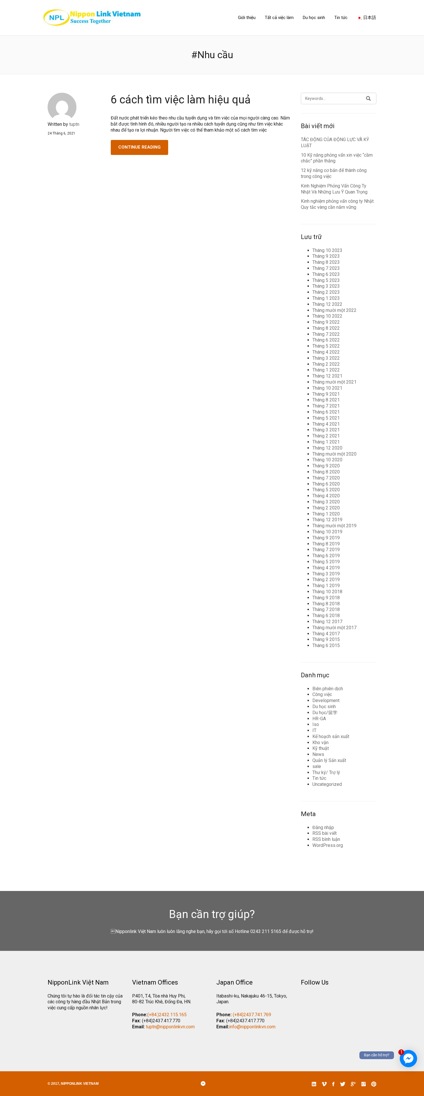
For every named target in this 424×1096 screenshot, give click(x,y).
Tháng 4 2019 (326, 567)
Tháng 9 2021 (326, 394)
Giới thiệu (247, 17)
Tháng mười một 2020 (334, 454)
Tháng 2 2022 (326, 364)
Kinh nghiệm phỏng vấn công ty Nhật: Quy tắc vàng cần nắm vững (337, 204)
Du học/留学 (324, 712)
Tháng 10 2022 (327, 316)
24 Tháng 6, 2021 (61, 133)
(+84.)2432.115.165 (167, 1014)
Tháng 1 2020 (326, 514)
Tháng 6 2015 (326, 645)
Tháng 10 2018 (327, 591)
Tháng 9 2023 (326, 256)
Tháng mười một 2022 (334, 310)
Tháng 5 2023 (326, 280)
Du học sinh (314, 17)
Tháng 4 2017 (326, 633)
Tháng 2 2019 (326, 579)
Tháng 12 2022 (327, 304)
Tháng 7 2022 (326, 334)
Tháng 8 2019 (326, 544)
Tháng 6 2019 (326, 555)
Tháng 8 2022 (326, 328)
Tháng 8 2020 (326, 472)
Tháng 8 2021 (326, 400)
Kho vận (320, 742)
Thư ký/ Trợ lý (326, 772)
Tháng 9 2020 (326, 466)
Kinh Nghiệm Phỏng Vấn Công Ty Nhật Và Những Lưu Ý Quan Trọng (334, 189)
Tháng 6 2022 (326, 340)
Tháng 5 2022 (326, 346)
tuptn (74, 124)
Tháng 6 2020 (326, 484)
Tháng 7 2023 (326, 268)
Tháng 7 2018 (326, 609)
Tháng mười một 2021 (334, 382)
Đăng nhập (323, 827)
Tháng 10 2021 (327, 388)
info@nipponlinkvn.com (252, 1026)
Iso (315, 724)
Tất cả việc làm (279, 17)
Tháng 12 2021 (327, 376)
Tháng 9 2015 (326, 639)
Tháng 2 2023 (326, 292)
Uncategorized (327, 784)
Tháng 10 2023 (327, 250)
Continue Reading (139, 147)
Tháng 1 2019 (326, 585)
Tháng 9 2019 (326, 538)
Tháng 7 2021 (326, 406)
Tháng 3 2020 (326, 502)
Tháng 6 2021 (326, 412)
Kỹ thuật (320, 748)
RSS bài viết (324, 833)
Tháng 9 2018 (326, 597)
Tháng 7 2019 (326, 549)
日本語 (369, 17)
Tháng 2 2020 (326, 508)
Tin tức (341, 17)
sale (316, 766)
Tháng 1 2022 (326, 370)
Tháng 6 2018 (326, 615)
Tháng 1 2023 (326, 298)
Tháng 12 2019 (327, 519)
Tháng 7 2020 (326, 478)
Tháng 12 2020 (327, 448)
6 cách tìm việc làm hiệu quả (181, 99)
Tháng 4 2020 (326, 495)
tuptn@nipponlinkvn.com (170, 1026)
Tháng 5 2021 (326, 418)
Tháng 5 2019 (326, 561)
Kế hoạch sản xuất (330, 736)
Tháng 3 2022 (326, 358)
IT (314, 730)
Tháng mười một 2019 (334, 525)
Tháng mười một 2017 (334, 627)
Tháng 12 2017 (327, 621)
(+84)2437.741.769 (252, 1014)
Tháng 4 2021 (326, 424)
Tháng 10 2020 (327, 459)
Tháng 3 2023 (326, 286)
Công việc (322, 694)
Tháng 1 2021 (326, 442)
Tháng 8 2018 (326, 603)
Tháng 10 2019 (327, 531)
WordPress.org (327, 845)
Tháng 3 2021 (326, 430)
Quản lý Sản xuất (329, 760)
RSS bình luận (326, 839)
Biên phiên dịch (327, 688)
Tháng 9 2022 (326, 322)
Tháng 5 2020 (326, 489)
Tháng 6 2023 (326, 274)
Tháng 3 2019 (326, 574)
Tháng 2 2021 (326, 436)
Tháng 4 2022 (326, 352)
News (318, 754)
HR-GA (319, 718)
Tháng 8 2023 (326, 262)
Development (325, 700)
